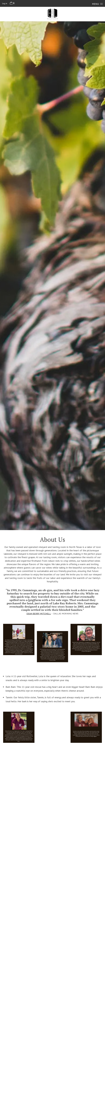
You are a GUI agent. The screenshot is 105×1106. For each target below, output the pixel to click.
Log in (4, 3)
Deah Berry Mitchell (39, 613)
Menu (95, 3)
